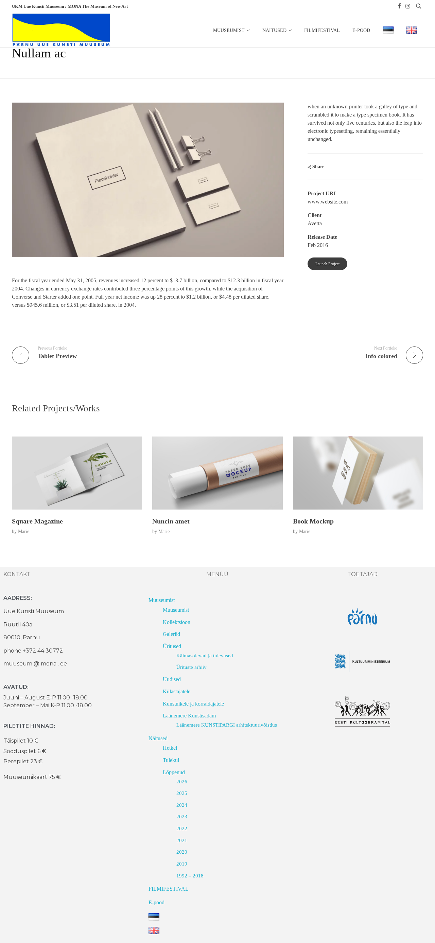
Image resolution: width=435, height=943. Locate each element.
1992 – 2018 (190, 875)
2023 (181, 816)
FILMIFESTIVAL (169, 889)
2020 (181, 852)
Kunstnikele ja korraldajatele (193, 704)
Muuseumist (162, 600)
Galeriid (171, 634)
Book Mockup (313, 521)
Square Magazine (37, 521)
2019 (181, 864)
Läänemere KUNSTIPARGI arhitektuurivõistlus (226, 725)
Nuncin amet (171, 521)
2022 (181, 828)
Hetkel (170, 748)
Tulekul (171, 760)
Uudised (172, 679)
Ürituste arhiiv (191, 667)
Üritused (172, 646)
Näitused (158, 738)
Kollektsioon (176, 622)
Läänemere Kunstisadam (189, 715)
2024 (181, 805)
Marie (23, 531)
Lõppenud (174, 772)
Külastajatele (176, 691)
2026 (181, 781)
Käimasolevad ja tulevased (204, 655)
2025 (181, 793)
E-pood (156, 902)
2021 (181, 840)
